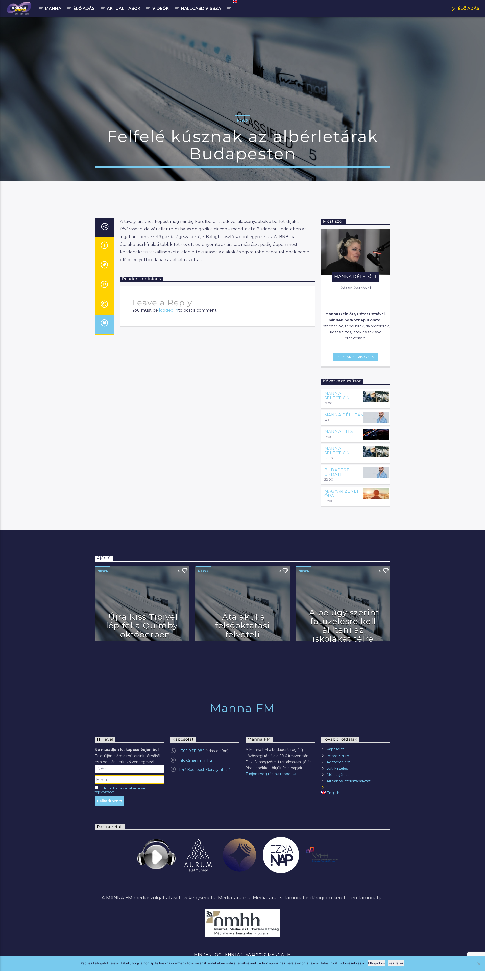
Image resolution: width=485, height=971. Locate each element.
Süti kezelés (337, 768)
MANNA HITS (338, 431)
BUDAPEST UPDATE (336, 472)
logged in (168, 310)
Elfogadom (376, 963)
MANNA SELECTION (337, 395)
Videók (160, 8)
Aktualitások (123, 8)
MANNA (53, 8)
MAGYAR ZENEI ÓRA (341, 493)
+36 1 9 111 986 (191, 751)
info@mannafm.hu (195, 760)
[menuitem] (235, 1)
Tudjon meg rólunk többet (269, 774)
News (242, 120)
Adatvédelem (339, 762)
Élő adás (84, 8)
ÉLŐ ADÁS (468, 8)
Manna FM (242, 708)
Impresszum (338, 756)
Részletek (396, 963)
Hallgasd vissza (201, 8)
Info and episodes (355, 357)
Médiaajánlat (338, 774)
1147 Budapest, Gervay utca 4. (205, 769)
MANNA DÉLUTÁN (344, 414)
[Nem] (478, 963)
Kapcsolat (335, 749)
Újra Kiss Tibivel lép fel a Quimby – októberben (142, 625)
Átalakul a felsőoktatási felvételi (242, 625)
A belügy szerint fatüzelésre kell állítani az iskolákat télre (344, 626)
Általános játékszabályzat (349, 781)
